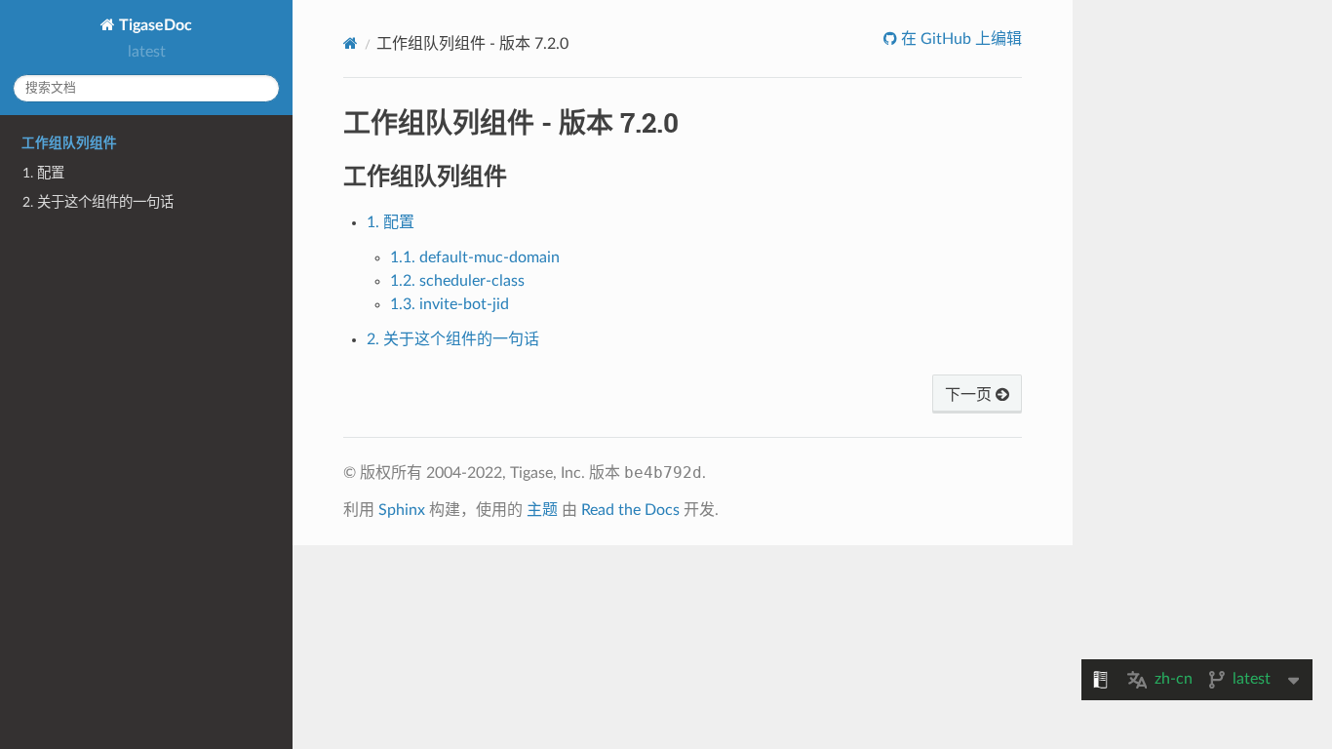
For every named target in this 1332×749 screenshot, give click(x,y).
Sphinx (401, 510)
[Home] (350, 43)
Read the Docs (630, 510)
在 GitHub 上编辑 (959, 39)
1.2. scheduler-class (457, 281)
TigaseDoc (153, 25)
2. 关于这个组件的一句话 (98, 202)
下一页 (970, 395)
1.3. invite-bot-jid (449, 304)
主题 (542, 510)
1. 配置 (43, 173)
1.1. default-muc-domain (475, 257)
